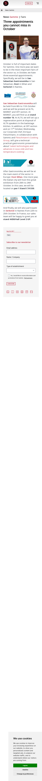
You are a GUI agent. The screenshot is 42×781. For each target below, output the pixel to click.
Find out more (28, 278)
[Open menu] (38, 3)
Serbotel (10, 210)
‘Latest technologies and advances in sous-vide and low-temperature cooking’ (18, 149)
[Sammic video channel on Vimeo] (8, 292)
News (10, 16)
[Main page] (5, 3)
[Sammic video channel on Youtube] (12, 292)
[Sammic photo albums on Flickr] (22, 292)
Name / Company (13, 257)
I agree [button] (25, 765)
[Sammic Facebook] (31, 292)
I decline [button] (25, 770)
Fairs (23, 16)
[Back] (34, 3)
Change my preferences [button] (25, 774)
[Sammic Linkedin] (26, 292)
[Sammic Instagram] (17, 292)
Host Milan (17, 177)
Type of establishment (15, 266)
